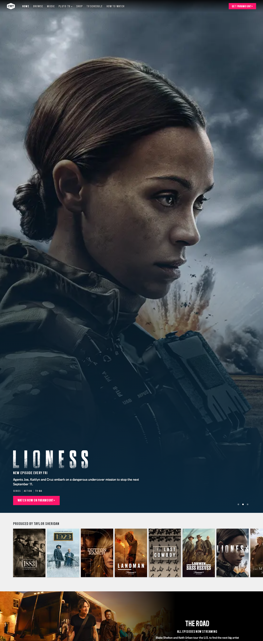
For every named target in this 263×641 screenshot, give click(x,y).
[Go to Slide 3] (247, 504)
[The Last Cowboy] (165, 553)
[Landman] (131, 553)
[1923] (63, 553)
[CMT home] (11, 6)
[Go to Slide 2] (243, 504)
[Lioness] (232, 553)
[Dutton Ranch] (97, 553)
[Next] (257, 552)
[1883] (29, 553)
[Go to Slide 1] (238, 504)
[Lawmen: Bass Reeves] (199, 553)
